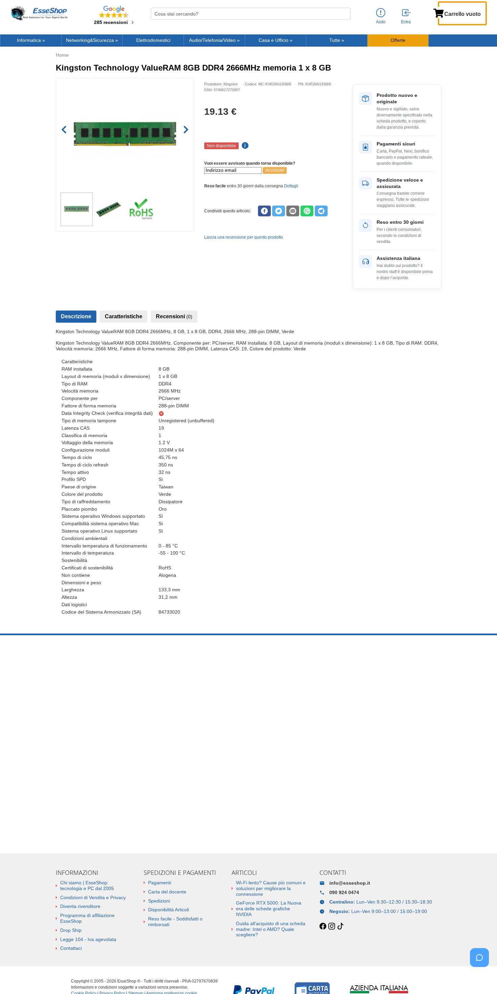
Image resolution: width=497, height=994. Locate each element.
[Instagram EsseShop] (331, 926)
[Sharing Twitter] (278, 211)
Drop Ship (70, 930)
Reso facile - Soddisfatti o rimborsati (175, 921)
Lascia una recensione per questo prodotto (243, 237)
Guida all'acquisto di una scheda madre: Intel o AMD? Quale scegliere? (270, 929)
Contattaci (71, 948)
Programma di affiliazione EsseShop (87, 918)
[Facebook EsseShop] (323, 926)
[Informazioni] (381, 13)
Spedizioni (159, 901)
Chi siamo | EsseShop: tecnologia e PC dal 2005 (87, 885)
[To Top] (481, 978)
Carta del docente (167, 891)
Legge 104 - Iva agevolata (88, 939)
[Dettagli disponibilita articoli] (244, 145)
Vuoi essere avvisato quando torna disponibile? (249, 163)
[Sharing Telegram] (321, 211)
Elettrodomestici (153, 40)
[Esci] (407, 13)
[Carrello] (438, 12)
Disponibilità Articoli (168, 909)
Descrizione (76, 316)
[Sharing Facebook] (264, 211)
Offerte (397, 40)
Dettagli (291, 186)
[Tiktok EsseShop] (340, 926)
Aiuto (380, 22)
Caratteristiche (123, 316)
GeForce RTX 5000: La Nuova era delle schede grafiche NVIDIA (268, 908)
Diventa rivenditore (80, 906)
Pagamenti (159, 882)
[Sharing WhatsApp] (307, 211)
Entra (406, 22)
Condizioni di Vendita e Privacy (93, 897)
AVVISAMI (274, 170)
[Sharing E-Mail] (292, 211)
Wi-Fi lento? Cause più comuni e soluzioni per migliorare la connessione (271, 888)
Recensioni (174, 316)
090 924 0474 (344, 892)
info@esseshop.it (349, 883)
